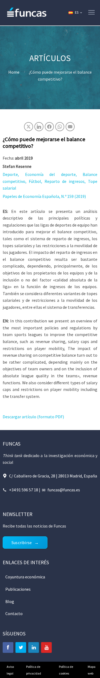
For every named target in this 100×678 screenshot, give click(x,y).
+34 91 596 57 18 (23, 489)
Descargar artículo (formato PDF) (33, 416)
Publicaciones (18, 589)
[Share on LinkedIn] (38, 126)
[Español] (74, 12)
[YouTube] (46, 647)
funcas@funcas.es (63, 489)
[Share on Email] (70, 126)
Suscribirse (21, 542)
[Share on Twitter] (28, 126)
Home (13, 72)
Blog (9, 601)
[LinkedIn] (33, 647)
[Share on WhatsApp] (59, 126)
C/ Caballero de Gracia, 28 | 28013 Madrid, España (53, 476)
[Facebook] (8, 647)
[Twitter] (20, 647)
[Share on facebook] (49, 126)
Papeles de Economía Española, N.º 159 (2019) (44, 196)
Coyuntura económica (25, 576)
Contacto (14, 613)
